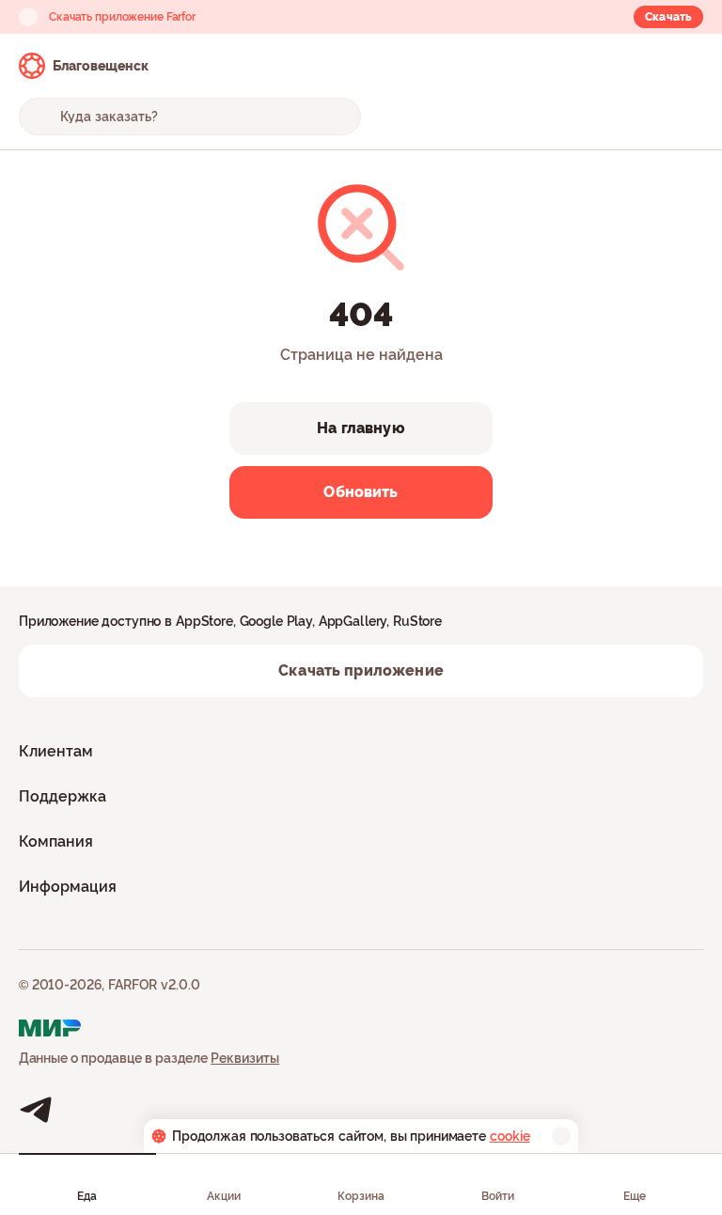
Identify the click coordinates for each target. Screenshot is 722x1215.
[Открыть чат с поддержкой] (686, 66)
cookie (510, 1136)
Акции (224, 1196)
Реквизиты (245, 1058)
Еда (87, 1196)
